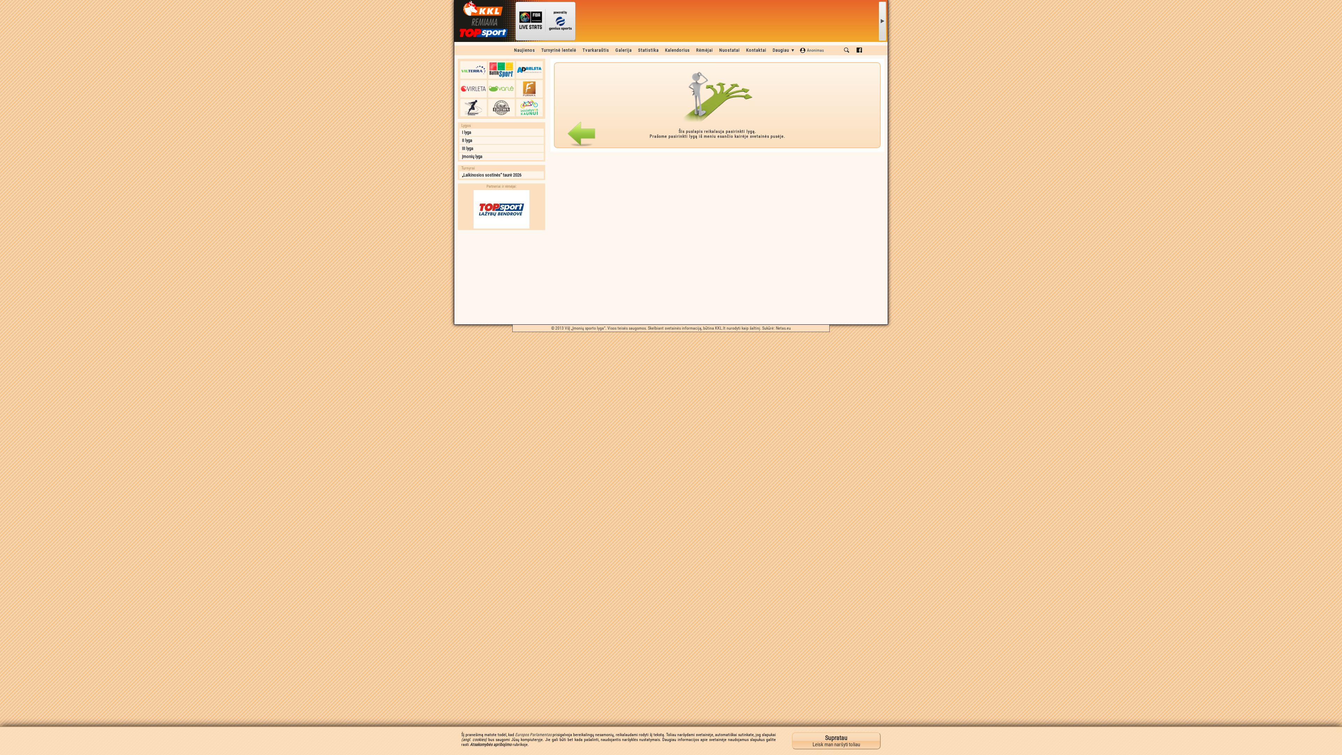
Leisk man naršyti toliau (836, 741)
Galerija (623, 50)
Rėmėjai (704, 50)
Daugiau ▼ (784, 50)
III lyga (467, 148)
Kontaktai (756, 50)
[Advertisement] (501, 277)
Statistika (648, 50)
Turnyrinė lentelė (558, 50)
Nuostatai (729, 50)
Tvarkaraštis (596, 50)
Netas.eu (783, 328)
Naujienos (524, 50)
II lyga (467, 140)
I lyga (466, 132)
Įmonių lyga (472, 156)
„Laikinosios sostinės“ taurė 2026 (491, 175)
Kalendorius (677, 50)
